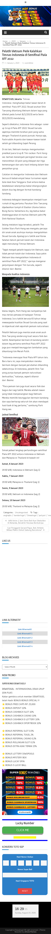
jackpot (42, 515)
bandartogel (19, 515)
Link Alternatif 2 (24, 637)
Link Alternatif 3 (24, 642)
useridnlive (29, 63)
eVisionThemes (30, 932)
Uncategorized (21, 512)
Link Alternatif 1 (24, 633)
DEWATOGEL (8, 99)
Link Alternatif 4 (25, 646)
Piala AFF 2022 (19, 106)
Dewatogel (32, 515)
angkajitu (7, 515)
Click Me (22, 830)
